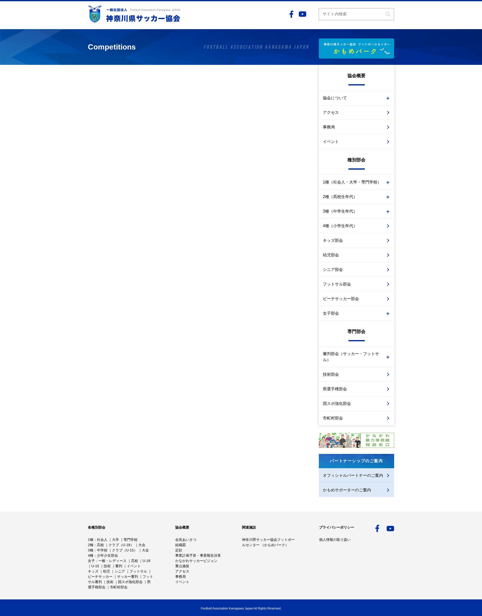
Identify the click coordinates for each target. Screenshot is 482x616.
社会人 (102, 540)
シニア (119, 571)
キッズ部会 (333, 240)
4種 (90, 555)
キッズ (93, 571)
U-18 (146, 561)
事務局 (329, 127)
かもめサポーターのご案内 (347, 490)
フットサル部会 (337, 284)
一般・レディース (112, 561)
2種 (90, 545)
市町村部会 (333, 418)
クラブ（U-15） (124, 550)
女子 (91, 561)
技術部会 (331, 374)
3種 (90, 550)
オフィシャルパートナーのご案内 (353, 475)
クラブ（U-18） (121, 545)
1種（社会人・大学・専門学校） (352, 182)
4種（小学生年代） (340, 226)
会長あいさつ (185, 540)
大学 (115, 540)
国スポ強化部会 (337, 403)
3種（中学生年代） (340, 211)
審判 (118, 566)
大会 (141, 545)
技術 (107, 566)
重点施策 (182, 566)
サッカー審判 (127, 577)
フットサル (138, 571)
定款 (178, 550)
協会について (335, 98)
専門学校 (131, 540)
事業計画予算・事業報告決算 (198, 555)
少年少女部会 (107, 555)
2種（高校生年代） (340, 197)
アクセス (331, 112)
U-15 (95, 566)
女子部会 (331, 313)
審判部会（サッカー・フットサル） (351, 357)
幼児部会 (331, 255)
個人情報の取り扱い (335, 540)
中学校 (102, 550)
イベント (331, 141)
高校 (100, 545)
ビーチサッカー (100, 577)
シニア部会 (333, 269)
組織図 (180, 545)
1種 (90, 540)
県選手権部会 (335, 389)
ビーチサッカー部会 (341, 299)
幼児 (106, 571)
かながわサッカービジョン (196, 561)
